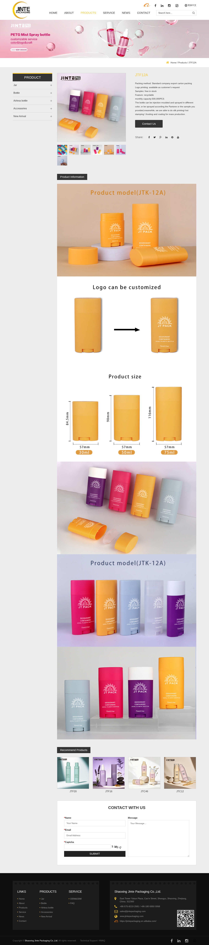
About (69, 12)
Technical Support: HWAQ (92, 940)
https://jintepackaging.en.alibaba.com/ (138, 921)
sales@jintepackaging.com (133, 911)
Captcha (69, 842)
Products (88, 12)
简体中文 (192, 5)
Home (53, 12)
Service (109, 12)
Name (67, 817)
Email (67, 830)
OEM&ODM (76, 899)
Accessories (20, 108)
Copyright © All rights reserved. (45, 940)
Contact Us (149, 123)
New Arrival (19, 116)
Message (132, 817)
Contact (143, 12)
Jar (15, 85)
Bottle (16, 93)
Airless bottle (20, 100)
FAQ (72, 903)
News (126, 12)
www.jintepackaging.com (132, 916)
